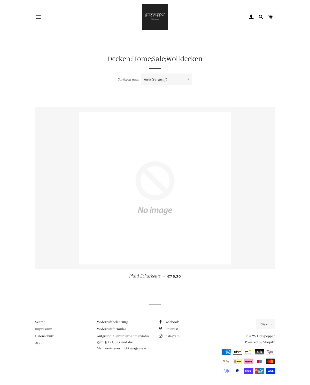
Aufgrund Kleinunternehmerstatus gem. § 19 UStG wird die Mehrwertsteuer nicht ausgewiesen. (123, 342)
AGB (38, 343)
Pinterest (170, 329)
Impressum (43, 329)
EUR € (263, 324)
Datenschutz (44, 336)
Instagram (171, 336)
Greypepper (266, 336)
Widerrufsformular (111, 329)
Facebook (171, 322)
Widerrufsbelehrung (112, 322)
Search (40, 322)
